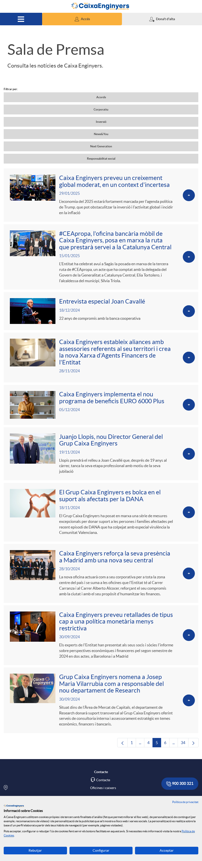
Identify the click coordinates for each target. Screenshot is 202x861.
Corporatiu (101, 109)
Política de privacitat (185, 802)
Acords (101, 97)
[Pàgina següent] (193, 742)
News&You (101, 134)
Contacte (103, 780)
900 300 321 (182, 783)
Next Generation (101, 146)
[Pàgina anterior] (122, 742)
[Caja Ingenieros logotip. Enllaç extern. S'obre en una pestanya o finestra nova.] (14, 806)
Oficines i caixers (103, 788)
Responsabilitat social (101, 158)
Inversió (101, 121)
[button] (82, 19)
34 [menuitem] (184, 743)
